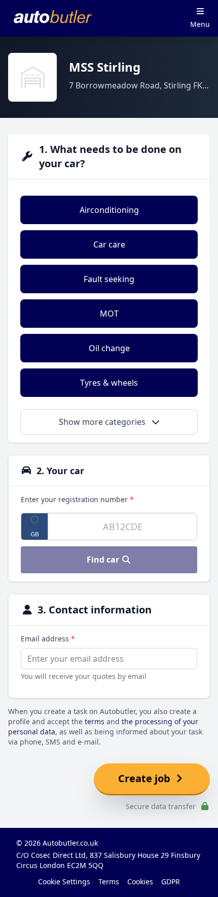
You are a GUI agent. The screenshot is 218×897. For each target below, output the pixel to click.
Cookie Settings (64, 881)
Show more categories (103, 421)
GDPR (170, 881)
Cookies (140, 881)
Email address (48, 638)
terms (94, 721)
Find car (104, 559)
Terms (108, 881)
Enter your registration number (77, 499)
